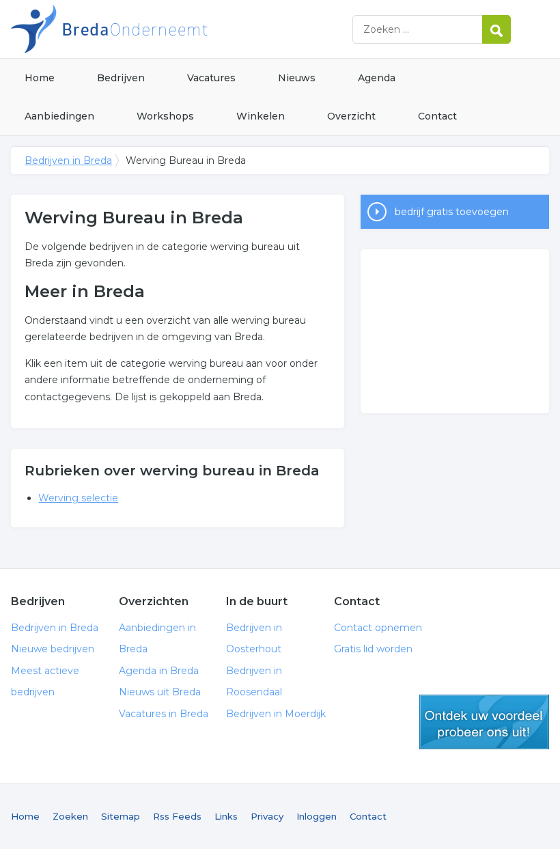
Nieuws (297, 78)
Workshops (165, 116)
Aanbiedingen (59, 116)
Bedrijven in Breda (181, 29)
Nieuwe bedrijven (52, 649)
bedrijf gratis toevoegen (452, 212)
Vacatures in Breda (163, 714)
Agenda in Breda (159, 671)
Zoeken (70, 816)
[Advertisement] (454, 331)
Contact (437, 116)
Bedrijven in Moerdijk (276, 714)
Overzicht (351, 116)
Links (226, 816)
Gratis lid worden (373, 649)
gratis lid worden (484, 722)
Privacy (267, 816)
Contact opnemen (378, 628)
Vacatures (211, 78)
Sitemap (120, 816)
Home (40, 78)
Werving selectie (78, 498)
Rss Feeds (177, 816)
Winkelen (260, 116)
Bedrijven (121, 78)
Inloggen (316, 816)
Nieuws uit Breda (160, 692)
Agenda (376, 78)
